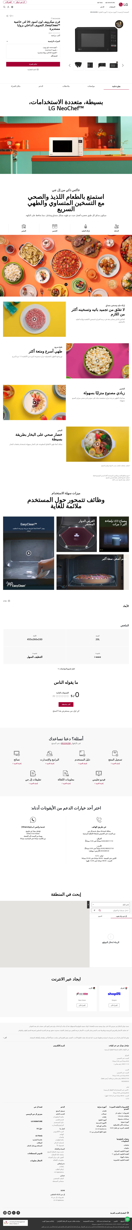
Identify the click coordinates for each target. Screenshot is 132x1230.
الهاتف (62, 1134)
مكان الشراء (15, 86)
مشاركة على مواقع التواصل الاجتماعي (7, 16)
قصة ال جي (38, 1107)
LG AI (63, 1190)
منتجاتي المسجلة (58, 1181)
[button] (96, 38)
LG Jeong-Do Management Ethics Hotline (17, 1223)
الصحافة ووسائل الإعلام (34, 1146)
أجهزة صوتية (125, 1122)
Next (69, 65)
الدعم (41, 86)
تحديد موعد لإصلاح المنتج (55, 1152)
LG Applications (59, 1172)
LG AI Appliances (100, 1129)
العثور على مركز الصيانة (56, 1157)
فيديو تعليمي (60, 1120)
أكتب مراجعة (55, 35)
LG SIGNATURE (36, 1121)
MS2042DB (66, 743)
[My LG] (8, 7)
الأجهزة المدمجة (101, 1123)
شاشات (126, 1145)
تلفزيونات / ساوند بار (122, 1113)
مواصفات (91, 86)
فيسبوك (61, 1145)
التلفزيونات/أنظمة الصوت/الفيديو (119, 1108)
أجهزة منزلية (101, 1107)
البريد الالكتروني (59, 1045)
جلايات (104, 1117)
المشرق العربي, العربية (118, 1213)
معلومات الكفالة (58, 1160)
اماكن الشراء (33, 64)
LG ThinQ (38, 1136)
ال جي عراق (20, 2)
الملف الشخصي (58, 1178)
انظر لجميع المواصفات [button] (67, 669)
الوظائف (39, 1143)
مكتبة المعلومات (58, 1117)
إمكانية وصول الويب (48, 1221)
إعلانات (61, 1166)
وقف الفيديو (66, 284)
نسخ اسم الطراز (51, 18)
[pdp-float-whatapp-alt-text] (127, 1219)
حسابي (62, 1176)
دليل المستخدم (59, 1122)
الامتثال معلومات (36, 1161)
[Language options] (12, 7)
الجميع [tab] (100, 916)
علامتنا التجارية (37, 1140)
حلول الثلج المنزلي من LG (98, 1132)
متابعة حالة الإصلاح (58, 1155)
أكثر (5, 1038)
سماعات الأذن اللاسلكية (121, 1125)
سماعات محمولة (123, 1119)
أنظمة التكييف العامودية (121, 1160)
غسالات (103, 1114)
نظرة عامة (116, 86)
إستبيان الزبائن (59, 1143)
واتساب (61, 1137)
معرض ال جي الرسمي (34, 1114)
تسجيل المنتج (60, 1111)
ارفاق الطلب (59, 1169)
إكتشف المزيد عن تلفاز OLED (119, 1128)
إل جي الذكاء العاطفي (57, 1194)
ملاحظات (66, 86)
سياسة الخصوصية (88, 1221)
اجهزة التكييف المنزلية (121, 1151)
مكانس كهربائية (101, 1126)
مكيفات (126, 1148)
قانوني (116, 1221)
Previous (123, 65)
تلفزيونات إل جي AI (57, 1197)
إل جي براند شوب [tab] (121, 916)
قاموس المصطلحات (35, 1153)
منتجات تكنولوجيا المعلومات (123, 1140)
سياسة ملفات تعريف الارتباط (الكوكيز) (68, 1221)
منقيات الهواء (124, 1157)
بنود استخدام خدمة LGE (104, 1221)
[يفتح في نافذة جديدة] (18, 1213)
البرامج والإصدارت (58, 1125)
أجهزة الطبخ (102, 1120)
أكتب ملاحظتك (66, 704)
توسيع (7, 41)
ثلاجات (104, 1111)
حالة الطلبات (59, 1140)
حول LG (39, 1128)
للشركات (8, 2)
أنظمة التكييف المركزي (121, 1154)
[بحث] (4, 7)
